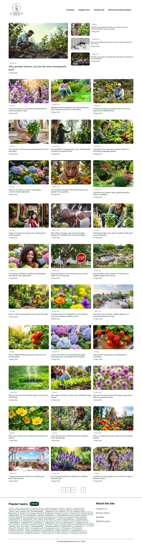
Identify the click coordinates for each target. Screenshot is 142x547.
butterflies (14, 513)
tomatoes (66, 528)
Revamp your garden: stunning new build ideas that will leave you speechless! (112, 57)
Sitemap (100, 517)
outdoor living (52, 525)
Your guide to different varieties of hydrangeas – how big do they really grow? (28, 275)
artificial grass (37, 510)
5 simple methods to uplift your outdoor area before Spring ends (26, 477)
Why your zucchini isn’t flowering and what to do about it (28, 437)
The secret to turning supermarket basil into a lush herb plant (29, 150)
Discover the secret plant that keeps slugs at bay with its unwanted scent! (112, 396)
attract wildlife (51, 510)
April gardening (22, 510)
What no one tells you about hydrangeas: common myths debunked (25, 191)
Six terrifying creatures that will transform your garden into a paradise (69, 191)
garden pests (87, 513)
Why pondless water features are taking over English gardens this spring (111, 275)
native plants (82, 521)
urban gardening (16, 532)
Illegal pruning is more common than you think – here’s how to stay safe (70, 275)
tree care (77, 528)
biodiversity (79, 510)
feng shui (74, 513)
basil (62, 510)
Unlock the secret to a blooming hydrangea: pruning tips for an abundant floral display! (68, 356)
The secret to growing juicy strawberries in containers (110, 356)
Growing (70, 10)
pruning (90, 525)
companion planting (35, 513)
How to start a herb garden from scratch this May (28, 314)
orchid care (14, 525)
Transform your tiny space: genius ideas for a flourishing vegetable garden (111, 150)
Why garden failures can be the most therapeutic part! (37, 68)
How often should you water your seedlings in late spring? (71, 396)
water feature (48, 532)
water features (62, 532)
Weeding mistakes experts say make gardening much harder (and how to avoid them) (69, 108)
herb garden (81, 517)
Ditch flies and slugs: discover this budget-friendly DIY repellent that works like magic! (68, 234)
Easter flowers (61, 513)
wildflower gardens (78, 532)
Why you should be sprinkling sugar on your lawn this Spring (28, 396)
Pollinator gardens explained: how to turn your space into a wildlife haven (111, 110)
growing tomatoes (66, 517)
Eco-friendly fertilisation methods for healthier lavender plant (69, 477)
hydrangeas (14, 521)
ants (11, 510)
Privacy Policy (103, 513)
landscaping (26, 521)
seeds (20, 528)
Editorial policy (103, 521)
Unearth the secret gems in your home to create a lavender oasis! (113, 477)
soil (27, 528)
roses (12, 528)
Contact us (101, 509)
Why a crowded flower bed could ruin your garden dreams (113, 437)
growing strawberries (47, 517)
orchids (25, 525)
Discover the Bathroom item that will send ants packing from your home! (111, 43)
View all (34, 504)
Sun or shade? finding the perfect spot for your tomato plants (27, 356)
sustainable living (52, 528)
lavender (38, 521)
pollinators (79, 525)
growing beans (29, 517)
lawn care (49, 521)
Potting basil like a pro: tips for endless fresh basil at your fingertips (113, 234)
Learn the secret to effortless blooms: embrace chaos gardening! (69, 437)
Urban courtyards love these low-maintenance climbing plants (27, 234)
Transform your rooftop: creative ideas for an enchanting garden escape (111, 315)
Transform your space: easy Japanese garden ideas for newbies (111, 193)
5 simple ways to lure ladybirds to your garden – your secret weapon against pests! (70, 315)
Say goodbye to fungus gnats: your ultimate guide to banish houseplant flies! (71, 150)
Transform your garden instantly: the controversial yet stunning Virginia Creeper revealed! (109, 28)
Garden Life (99, 10)
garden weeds (15, 517)
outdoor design (37, 525)
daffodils (49, 513)
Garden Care (84, 10)
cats (23, 513)
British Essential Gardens (120, 10)
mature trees (69, 521)
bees (69, 510)
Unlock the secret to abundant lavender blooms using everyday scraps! (27, 110)
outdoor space (66, 525)
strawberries (37, 528)
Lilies (59, 521)
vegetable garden (32, 532)
